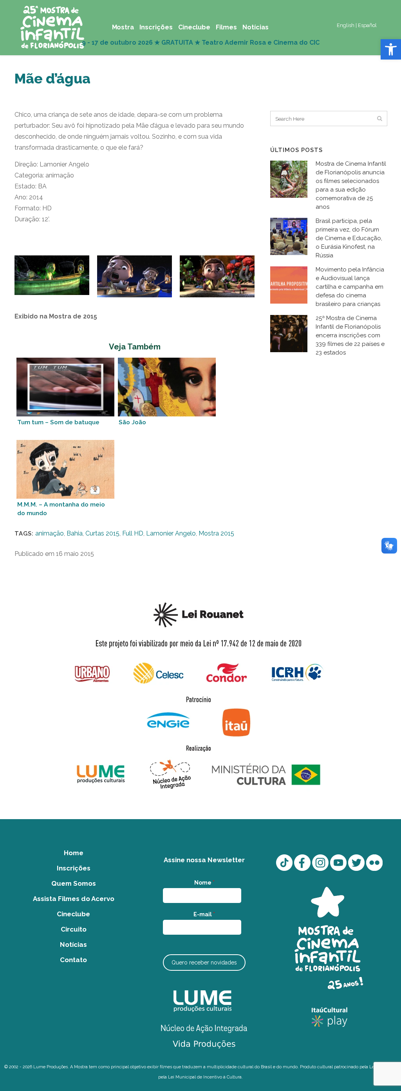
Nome (204, 882)
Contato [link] (73, 960)
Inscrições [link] (73, 868)
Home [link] (73, 853)
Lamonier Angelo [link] (171, 533)
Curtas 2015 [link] (102, 533)
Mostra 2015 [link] (216, 533)
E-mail (204, 914)
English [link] (345, 25)
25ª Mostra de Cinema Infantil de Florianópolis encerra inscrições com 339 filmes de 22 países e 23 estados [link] (350, 335)
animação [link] (49, 533)
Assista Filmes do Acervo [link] (73, 899)
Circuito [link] (74, 929)
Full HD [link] (132, 533)
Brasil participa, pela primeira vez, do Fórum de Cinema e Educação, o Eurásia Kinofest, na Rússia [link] (349, 238)
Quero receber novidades (204, 962)
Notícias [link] (73, 944)
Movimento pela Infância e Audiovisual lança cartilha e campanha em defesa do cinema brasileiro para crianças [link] (350, 287)
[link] (391, 49)
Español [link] (367, 25)
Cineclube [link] (73, 914)
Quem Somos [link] (73, 883)
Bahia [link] (75, 533)
